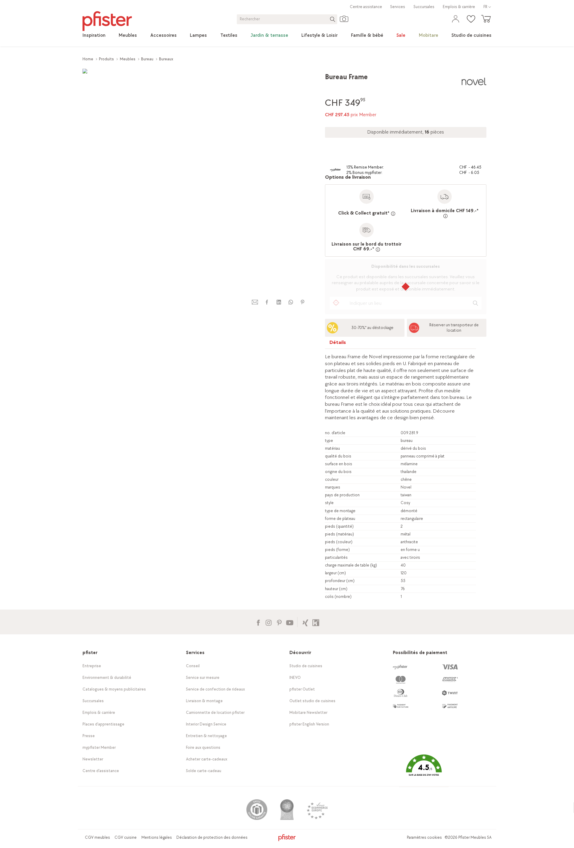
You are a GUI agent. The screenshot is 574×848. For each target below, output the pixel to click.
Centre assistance (366, 6)
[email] (255, 302)
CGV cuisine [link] (126, 837)
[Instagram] (268, 622)
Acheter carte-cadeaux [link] (206, 759)
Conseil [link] (193, 665)
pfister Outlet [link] (302, 689)
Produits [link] (106, 59)
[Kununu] (316, 622)
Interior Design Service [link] (206, 724)
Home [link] (88, 59)
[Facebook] (258, 622)
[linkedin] (279, 302)
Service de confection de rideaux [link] (215, 689)
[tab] (338, 343)
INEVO (295, 677)
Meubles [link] (127, 59)
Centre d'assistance (101, 770)
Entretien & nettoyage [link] (206, 735)
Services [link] (397, 6)
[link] (94, 35)
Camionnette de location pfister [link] (215, 712)
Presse (89, 735)
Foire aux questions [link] (203, 747)
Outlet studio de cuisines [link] (312, 700)
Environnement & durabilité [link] (107, 677)
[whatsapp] (291, 302)
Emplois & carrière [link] (459, 6)
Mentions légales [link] (156, 837)
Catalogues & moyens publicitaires (114, 689)
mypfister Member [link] (99, 747)
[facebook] (267, 302)
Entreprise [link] (92, 665)
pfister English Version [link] (309, 724)
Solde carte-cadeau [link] (203, 770)
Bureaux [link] (166, 59)
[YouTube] (289, 622)
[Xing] (305, 622)
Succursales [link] (423, 6)
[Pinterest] (279, 622)
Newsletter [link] (93, 759)
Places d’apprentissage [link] (103, 724)
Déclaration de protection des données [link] (212, 837)
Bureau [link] (147, 59)
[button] (424, 769)
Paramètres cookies (424, 837)
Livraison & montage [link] (204, 700)
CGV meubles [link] (97, 837)
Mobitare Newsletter (308, 712)
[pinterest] (303, 302)
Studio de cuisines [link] (305, 665)
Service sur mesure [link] (202, 677)
